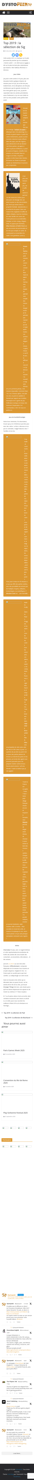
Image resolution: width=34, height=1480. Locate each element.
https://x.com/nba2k (13, 1314)
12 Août (26, 1304)
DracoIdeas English (13, 1330)
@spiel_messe (11, 1406)
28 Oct (8, 1403)
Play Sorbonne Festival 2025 (15, 1112)
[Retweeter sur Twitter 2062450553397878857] (11, 1373)
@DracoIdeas (11, 1367)
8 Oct (25, 1430)
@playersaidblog (22, 1381)
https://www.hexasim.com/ (15, 1442)
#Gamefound (19, 1363)
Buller (6, 38)
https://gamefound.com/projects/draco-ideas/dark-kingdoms (19, 1351)
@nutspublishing (23, 1401)
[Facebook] (17, 55)
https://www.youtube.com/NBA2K (17, 1312)
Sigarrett (19, 51)
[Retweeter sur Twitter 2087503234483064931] (11, 1322)
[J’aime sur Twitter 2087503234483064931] (14, 1322)
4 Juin (25, 1360)
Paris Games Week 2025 (13, 1050)
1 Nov (8, 1384)
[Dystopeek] (4, 12)
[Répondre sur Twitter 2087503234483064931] (7, 1322)
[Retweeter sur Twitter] (11, 1327)
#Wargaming (22, 1443)
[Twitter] (13, 55)
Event (11, 38)
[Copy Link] (20, 55)
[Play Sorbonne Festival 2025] (17, 1095)
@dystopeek (18, 1304)
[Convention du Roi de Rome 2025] (17, 1062)
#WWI (16, 1443)
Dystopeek (10, 1304)
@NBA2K (19, 1319)
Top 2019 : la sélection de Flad (14, 1013)
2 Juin (8, 1332)
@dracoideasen (24, 1330)
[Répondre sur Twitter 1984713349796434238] (7, 1393)
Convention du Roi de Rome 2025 (15, 1081)
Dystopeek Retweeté (18, 1327)
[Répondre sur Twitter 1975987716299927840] (7, 1446)
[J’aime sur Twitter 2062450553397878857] (14, 1373)
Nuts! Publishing (12, 1401)
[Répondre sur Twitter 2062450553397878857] (7, 1373)
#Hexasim (26, 1434)
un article (11, 964)
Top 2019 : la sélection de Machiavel (17, 1018)
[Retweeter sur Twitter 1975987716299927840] (11, 1446)
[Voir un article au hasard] (30, 12)
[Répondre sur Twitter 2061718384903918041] (7, 1354)
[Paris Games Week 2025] (17, 1032)
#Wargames (10, 1443)
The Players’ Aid (12, 1381)
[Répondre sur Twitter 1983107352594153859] (7, 1424)
